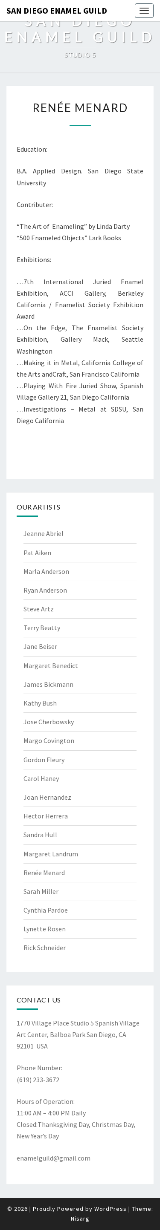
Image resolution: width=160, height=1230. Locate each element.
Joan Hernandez (47, 797)
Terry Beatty (41, 627)
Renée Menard (44, 872)
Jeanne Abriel (43, 533)
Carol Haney (41, 778)
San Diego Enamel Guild (56, 10)
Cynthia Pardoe (45, 910)
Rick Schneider (44, 947)
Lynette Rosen (44, 929)
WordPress (110, 1209)
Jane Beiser (40, 646)
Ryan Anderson (45, 590)
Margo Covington (48, 740)
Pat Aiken (37, 552)
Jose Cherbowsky (48, 721)
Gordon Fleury (43, 759)
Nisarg (80, 1218)
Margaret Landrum (50, 854)
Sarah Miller (40, 891)
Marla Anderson (46, 571)
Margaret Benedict (50, 665)
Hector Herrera (45, 816)
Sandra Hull (40, 834)
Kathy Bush (40, 703)
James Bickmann (48, 684)
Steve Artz (38, 609)
